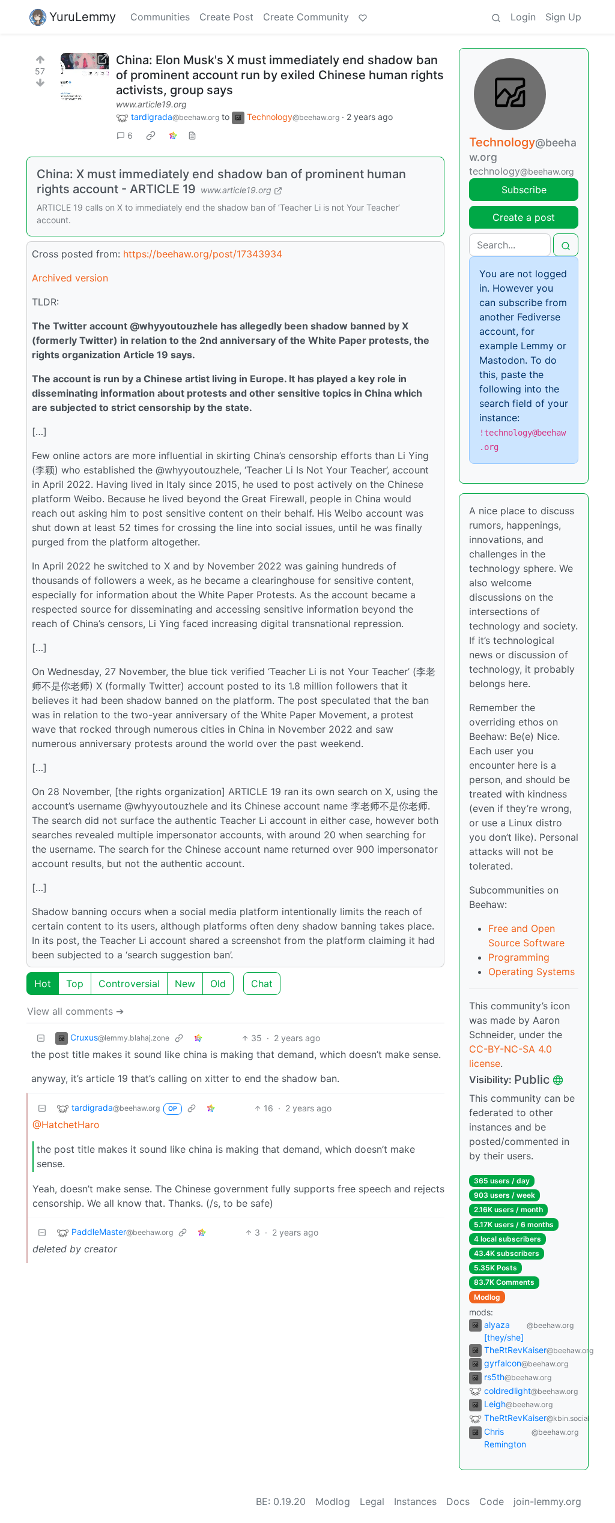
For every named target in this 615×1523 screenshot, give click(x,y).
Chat (262, 984)
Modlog (487, 1297)
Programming (519, 957)
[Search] (496, 17)
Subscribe (524, 190)
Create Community (306, 17)
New (185, 984)
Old (218, 984)
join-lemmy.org (547, 1501)
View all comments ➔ (75, 1011)
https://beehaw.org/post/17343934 (202, 254)
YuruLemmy (82, 17)
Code (491, 1501)
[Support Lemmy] (363, 17)
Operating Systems (531, 972)
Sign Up (563, 17)
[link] (150, 135)
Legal (372, 1501)
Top (74, 984)
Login (523, 17)
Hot (42, 984)
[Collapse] (40, 1038)
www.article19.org (151, 104)
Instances (415, 1501)
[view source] (192, 135)
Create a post (523, 217)
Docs (458, 1501)
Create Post (226, 17)
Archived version (70, 278)
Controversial (129, 984)
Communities (160, 17)
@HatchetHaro (66, 1125)
